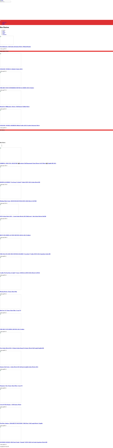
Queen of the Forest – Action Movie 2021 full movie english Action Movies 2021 (19, 367)
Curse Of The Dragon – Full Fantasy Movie (10, 404)
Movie (3, 23)
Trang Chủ (4, 22)
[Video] (1, 0)
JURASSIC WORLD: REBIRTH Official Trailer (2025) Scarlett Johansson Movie (20, 125)
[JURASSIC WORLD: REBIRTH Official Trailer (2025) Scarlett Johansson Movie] (10, 123)
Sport (3, 24)
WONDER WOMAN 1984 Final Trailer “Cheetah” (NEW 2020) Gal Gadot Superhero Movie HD (23, 442)
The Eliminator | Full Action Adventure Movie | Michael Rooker (15, 46)
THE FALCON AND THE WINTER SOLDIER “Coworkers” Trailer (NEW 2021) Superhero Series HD (25, 254)
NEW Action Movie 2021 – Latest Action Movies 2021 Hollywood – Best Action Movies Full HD (23, 216)
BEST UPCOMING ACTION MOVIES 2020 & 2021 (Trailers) (15, 235)
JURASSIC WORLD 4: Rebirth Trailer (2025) (11, 69)
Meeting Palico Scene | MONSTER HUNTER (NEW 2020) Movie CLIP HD (18, 201)
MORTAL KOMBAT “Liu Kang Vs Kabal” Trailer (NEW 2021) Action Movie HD (20, 182)
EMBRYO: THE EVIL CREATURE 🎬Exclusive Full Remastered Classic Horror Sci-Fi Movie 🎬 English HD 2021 (28, 163)
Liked (3, 33)
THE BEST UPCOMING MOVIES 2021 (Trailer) (12, 329)
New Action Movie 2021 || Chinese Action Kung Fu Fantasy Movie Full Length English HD (22, 348)
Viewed (3, 32)
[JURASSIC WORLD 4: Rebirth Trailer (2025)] (10, 66)
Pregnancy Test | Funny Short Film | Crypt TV (11, 385)
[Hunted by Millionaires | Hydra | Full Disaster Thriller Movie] (10, 104)
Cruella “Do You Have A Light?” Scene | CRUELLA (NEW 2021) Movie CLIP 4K (20, 272)
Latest (3, 31)
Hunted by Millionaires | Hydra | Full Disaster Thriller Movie (14, 106)
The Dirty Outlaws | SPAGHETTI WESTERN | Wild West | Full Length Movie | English (21, 423)
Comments (4, 34)
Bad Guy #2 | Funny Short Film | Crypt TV (10, 310)
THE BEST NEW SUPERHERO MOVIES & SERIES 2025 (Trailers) (17, 87)
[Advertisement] (56, 11)
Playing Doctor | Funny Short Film (8, 291)
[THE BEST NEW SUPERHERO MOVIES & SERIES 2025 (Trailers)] (10, 85)
